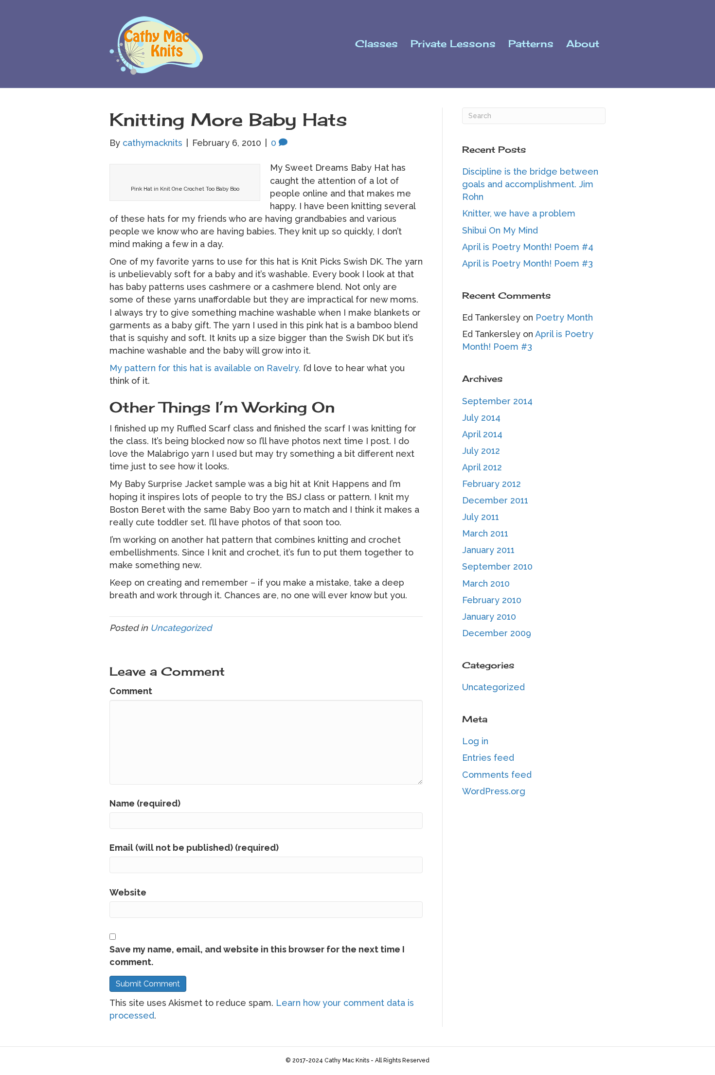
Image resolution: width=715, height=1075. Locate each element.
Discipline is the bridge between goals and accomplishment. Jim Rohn (530, 184)
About (582, 43)
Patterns (531, 43)
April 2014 (482, 434)
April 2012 (482, 467)
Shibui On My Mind (500, 230)
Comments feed (497, 775)
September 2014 (497, 401)
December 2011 (495, 500)
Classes (376, 43)
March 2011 (485, 533)
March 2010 (486, 583)
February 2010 (491, 600)
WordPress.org (493, 791)
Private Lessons (453, 43)
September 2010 (497, 566)
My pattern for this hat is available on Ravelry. (205, 368)
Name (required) (144, 803)
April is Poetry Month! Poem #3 (527, 263)
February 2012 (491, 484)
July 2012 (481, 451)
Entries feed (488, 757)
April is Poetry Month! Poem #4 (527, 247)
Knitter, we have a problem (518, 213)
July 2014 (481, 417)
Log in (475, 741)
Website (127, 892)
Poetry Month (564, 317)
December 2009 (496, 633)
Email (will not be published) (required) (194, 847)
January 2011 (488, 550)
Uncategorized (181, 628)
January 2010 (489, 616)
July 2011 (480, 517)
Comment (130, 691)
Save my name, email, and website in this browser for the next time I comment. (257, 955)
